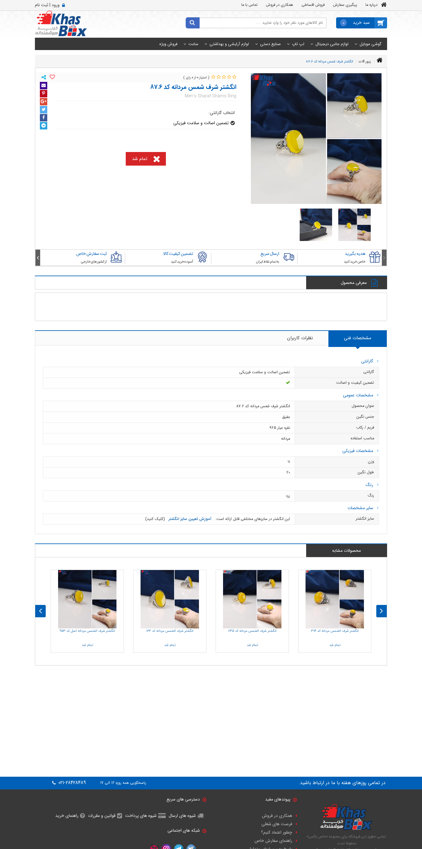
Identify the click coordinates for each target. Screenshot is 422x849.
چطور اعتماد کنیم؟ (276, 832)
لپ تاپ (298, 44)
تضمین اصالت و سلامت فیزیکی (201, 123)
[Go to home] (379, 60)
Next (38, 258)
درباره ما (371, 5)
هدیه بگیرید (355, 253)
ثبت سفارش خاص (91, 253)
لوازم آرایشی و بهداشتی (229, 44)
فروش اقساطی (313, 5)
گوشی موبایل (371, 44)
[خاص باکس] (61, 23)
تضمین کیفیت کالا (178, 253)
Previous (384, 258)
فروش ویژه (168, 44)
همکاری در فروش (279, 5)
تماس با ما (249, 5)
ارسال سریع (269, 253)
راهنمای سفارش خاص (273, 840)
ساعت (193, 44)
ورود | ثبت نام (47, 5)
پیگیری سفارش (345, 5)
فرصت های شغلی (276, 824)
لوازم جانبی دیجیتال (331, 44)
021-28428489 (71, 783)
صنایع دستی (270, 44)
